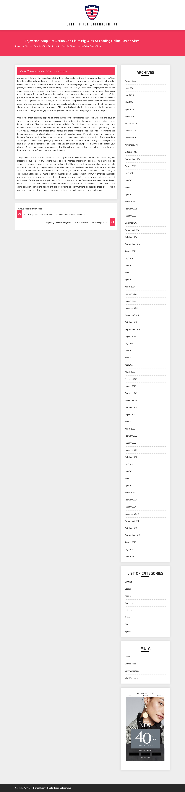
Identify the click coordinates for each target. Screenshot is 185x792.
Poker (127, 617)
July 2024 (129, 258)
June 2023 (129, 350)
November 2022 (132, 400)
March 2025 (130, 201)
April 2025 (129, 194)
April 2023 (129, 364)
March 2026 (130, 116)
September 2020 (132, 535)
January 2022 (130, 442)
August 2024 (130, 251)
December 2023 (132, 308)
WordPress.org (131, 677)
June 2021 (129, 471)
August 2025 (130, 166)
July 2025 (129, 173)
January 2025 (130, 215)
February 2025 (131, 208)
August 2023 (130, 336)
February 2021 (131, 499)
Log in (127, 656)
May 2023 (129, 357)
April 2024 (129, 279)
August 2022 (130, 414)
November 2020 (132, 521)
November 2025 (132, 144)
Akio (24, 71)
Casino (128, 588)
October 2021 (131, 457)
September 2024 (132, 244)
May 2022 (129, 421)
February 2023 (131, 379)
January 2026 (130, 130)
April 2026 (129, 109)
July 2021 (129, 464)
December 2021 (132, 450)
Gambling (129, 603)
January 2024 (130, 301)
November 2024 (132, 230)
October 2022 (131, 407)
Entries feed (130, 663)
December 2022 (132, 393)
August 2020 (130, 542)
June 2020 (129, 556)
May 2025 (129, 187)
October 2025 (131, 151)
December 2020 (132, 513)
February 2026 (131, 123)
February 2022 (131, 435)
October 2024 (131, 237)
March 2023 (130, 371)
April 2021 (129, 485)
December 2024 (132, 222)
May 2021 (129, 478)
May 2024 (129, 272)
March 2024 (130, 286)
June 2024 (129, 265)
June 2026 (129, 95)
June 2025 (129, 180)
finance (128, 595)
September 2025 (132, 159)
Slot (49, 71)
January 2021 (130, 506)
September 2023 (132, 329)
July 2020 (129, 549)
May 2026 (129, 102)
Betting (128, 581)
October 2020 (131, 528)
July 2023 (129, 343)
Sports (128, 631)
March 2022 (130, 428)
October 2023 (131, 322)
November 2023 (132, 315)
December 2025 (132, 137)
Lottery (128, 610)
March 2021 (130, 492)
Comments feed (132, 670)
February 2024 (131, 293)
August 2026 (130, 80)
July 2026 (129, 88)
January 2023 (130, 386)
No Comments (61, 71)
